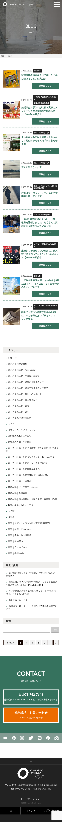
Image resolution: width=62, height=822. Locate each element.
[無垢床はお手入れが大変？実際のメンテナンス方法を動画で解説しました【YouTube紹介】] (11, 110)
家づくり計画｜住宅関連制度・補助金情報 (28, 475)
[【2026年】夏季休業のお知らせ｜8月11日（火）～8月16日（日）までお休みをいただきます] (11, 286)
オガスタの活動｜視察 (18, 406)
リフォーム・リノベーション (22, 430)
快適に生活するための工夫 (20, 505)
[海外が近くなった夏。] (11, 169)
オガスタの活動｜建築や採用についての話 (28, 388)
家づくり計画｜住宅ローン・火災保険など (28, 463)
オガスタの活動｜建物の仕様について (26, 382)
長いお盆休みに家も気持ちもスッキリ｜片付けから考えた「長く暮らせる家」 (39, 140)
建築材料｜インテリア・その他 (23, 487)
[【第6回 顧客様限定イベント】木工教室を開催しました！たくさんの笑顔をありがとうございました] (11, 224)
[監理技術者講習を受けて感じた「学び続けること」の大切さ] (11, 79)
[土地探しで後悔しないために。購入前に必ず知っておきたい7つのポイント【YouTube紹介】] (11, 255)
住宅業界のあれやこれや (19, 436)
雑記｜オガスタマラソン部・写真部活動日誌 (45, 187)
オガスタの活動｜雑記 (42, 214)
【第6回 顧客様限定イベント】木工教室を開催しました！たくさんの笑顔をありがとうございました (39, 222)
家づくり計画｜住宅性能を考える (45, 306)
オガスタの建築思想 (17, 364)
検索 (55, 630)
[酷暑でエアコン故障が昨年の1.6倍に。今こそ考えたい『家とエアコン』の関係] (11, 316)
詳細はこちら (45, 85)
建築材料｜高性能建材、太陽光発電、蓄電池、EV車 (32, 499)
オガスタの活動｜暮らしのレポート (25, 394)
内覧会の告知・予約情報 (19, 442)
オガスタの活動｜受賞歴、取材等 (24, 376)
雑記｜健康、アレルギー (19, 529)
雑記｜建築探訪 (15, 541)
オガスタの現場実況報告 (19, 418)
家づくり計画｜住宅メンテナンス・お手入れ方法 (31, 457)
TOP (2, 56)
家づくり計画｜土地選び (19, 481)
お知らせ (37, 276)
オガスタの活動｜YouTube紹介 (45, 98)
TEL (10, 811)
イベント (31, 811)
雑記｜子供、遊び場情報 (19, 535)
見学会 (11, 517)
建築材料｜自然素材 (41, 103)
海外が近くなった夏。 (32, 167)
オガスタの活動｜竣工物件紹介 (23, 400)
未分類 (11, 511)
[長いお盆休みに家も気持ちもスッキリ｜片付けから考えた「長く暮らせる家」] (11, 142)
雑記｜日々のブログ (41, 133)
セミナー (37, 71)
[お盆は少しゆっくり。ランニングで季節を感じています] (11, 195)
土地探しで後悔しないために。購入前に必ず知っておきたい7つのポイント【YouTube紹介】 (40, 254)
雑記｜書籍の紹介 (16, 553)
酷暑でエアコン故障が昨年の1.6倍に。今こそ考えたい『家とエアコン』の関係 (38, 315)
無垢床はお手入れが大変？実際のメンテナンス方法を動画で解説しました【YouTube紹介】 (39, 111)
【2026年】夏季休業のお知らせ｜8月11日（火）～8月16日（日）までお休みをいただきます (40, 283)
